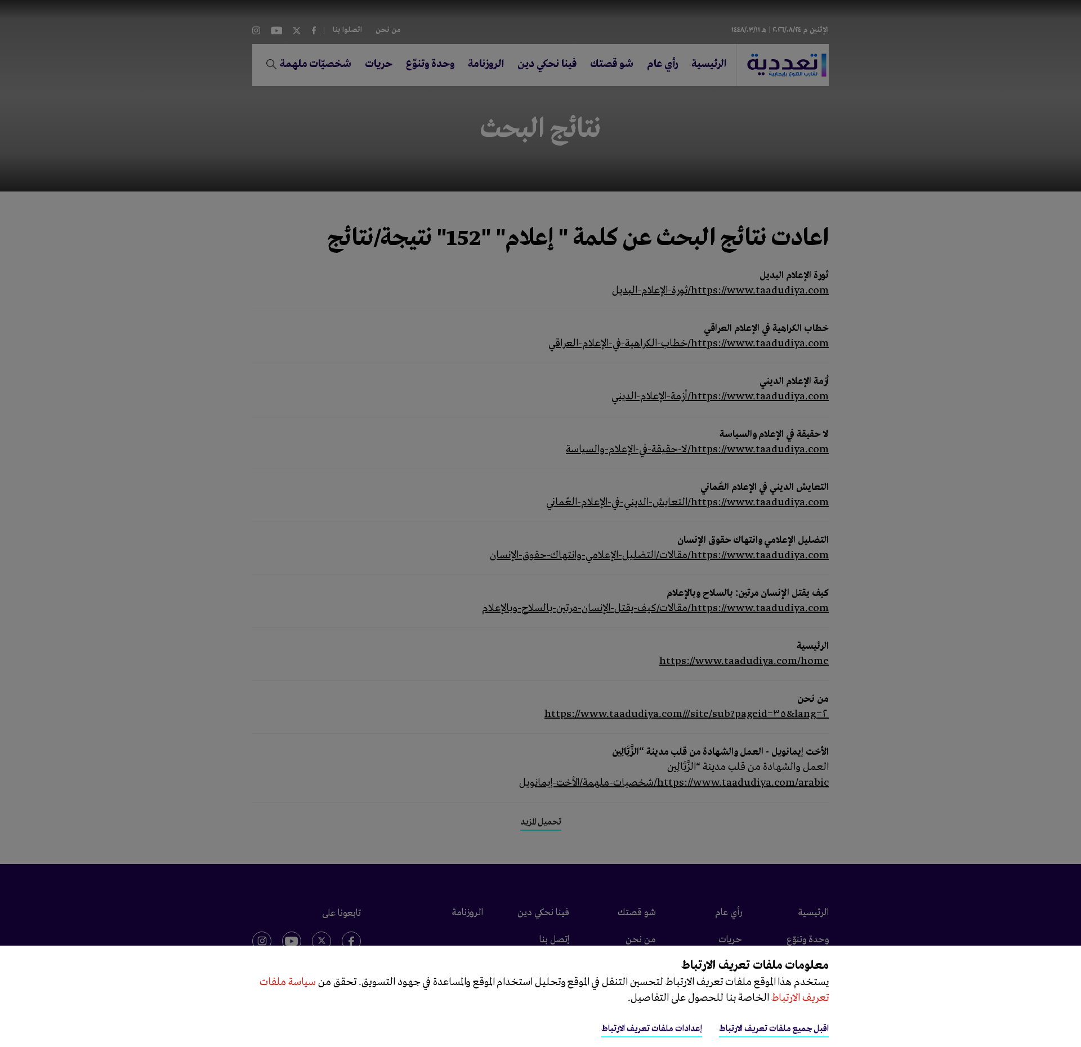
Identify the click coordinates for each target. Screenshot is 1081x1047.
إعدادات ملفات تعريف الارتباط (651, 1029)
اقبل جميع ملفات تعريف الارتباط (774, 1029)
